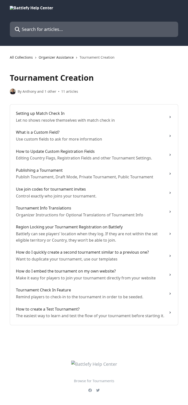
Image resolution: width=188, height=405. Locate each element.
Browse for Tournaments (94, 381)
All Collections (21, 57)
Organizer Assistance (56, 57)
